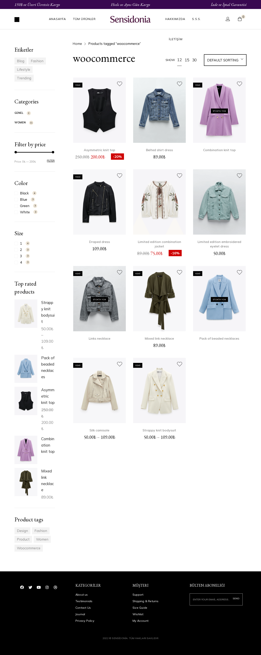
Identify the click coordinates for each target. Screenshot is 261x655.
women (42, 539)
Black (24, 193)
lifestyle (23, 69)
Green (24, 206)
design (22, 531)
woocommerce (28, 548)
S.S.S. (196, 19)
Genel (18, 112)
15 (187, 60)
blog (20, 61)
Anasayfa (57, 19)
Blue (23, 199)
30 (194, 60)
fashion (37, 61)
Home (77, 43)
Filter (51, 160)
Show (170, 60)
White (25, 212)
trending (24, 78)
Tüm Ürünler (84, 19)
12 (179, 59)
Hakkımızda (175, 19)
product (23, 539)
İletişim (175, 39)
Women (20, 122)
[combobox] (225, 60)
